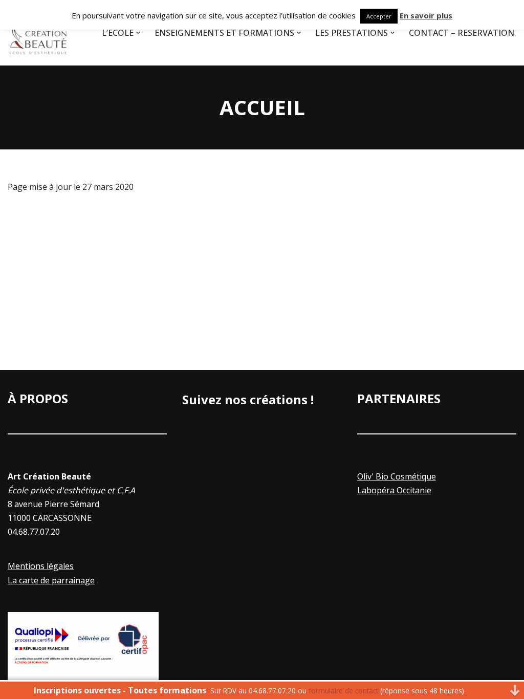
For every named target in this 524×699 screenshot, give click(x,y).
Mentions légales (41, 566)
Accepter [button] (378, 16)
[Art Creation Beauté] (38, 32)
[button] (138, 33)
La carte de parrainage (51, 580)
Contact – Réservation (461, 32)
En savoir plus (426, 15)
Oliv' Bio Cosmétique (396, 476)
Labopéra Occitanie (394, 490)
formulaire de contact (343, 690)
